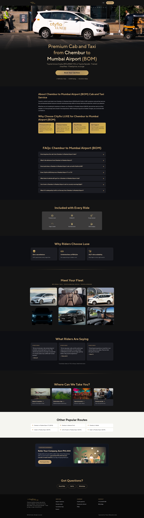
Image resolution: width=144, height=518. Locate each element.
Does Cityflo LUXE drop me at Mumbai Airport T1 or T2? (56, 172)
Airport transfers (60, 501)
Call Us (72, 486)
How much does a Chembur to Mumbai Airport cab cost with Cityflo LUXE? (61, 166)
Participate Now (44, 462)
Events (57, 509)
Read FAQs (62, 486)
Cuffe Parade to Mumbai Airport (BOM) (71, 429)
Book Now (110, 2)
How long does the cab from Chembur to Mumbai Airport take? (58, 154)
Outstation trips (60, 506)
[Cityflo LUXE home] (32, 2)
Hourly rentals (59, 504)
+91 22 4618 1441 (102, 501)
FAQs (78, 506)
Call (103, 2)
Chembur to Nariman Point (68, 425)
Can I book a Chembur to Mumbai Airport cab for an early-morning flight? (61, 184)
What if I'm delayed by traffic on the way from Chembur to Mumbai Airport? (62, 190)
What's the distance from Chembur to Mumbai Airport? (56, 160)
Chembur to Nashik (94, 425)
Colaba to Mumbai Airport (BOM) (42, 429)
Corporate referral (81, 504)
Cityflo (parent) (81, 501)
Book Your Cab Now (72, 73)
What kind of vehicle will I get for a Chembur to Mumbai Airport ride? (60, 178)
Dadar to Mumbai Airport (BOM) (97, 429)
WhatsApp (82, 486)
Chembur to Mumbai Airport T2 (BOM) (43, 425)
